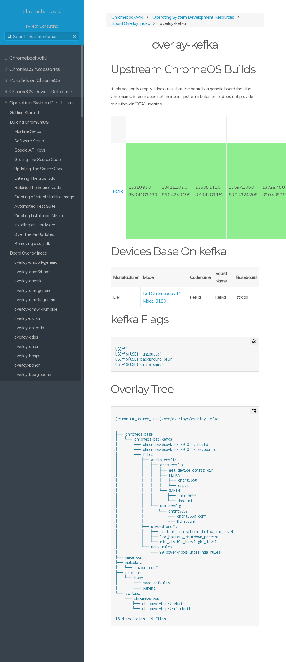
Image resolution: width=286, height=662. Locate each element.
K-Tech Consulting (42, 19)
